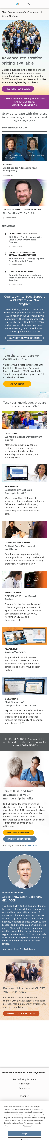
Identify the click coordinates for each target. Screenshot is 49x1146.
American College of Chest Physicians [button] (23, 1072)
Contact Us (24, 1088)
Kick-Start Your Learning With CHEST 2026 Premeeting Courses (25, 239)
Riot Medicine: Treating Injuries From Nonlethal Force (26, 259)
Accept (24, 1134)
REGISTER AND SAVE (18, 89)
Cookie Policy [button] (18, 1123)
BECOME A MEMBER (18, 832)
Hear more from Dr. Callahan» (18, 949)
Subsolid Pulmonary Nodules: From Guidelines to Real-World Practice (26, 277)
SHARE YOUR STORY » (24, 105)
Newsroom (24, 1083)
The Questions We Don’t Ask (19, 213)
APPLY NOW (17, 384)
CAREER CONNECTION (19, 839)
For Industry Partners (24, 1079)
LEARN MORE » (29, 745)
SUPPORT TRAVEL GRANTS (24, 338)
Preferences (24, 1140)
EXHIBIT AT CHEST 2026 (21, 1013)
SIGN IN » (31, 845)
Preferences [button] (27, 1126)
